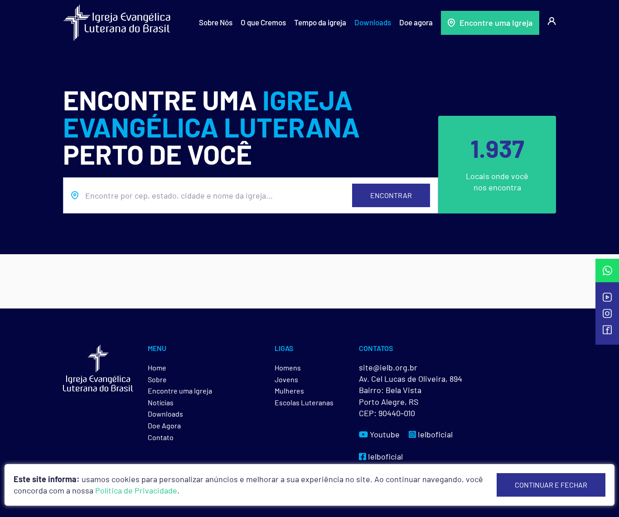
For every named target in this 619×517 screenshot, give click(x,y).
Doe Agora (164, 425)
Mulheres (289, 390)
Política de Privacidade (136, 490)
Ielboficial (434, 434)
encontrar (391, 195)
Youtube (384, 434)
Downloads (372, 22)
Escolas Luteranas (304, 402)
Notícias (161, 402)
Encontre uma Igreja (495, 23)
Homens (288, 367)
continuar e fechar (551, 484)
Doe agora (416, 22)
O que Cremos (263, 22)
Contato (161, 437)
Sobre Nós (215, 22)
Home (157, 367)
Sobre (157, 379)
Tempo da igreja (320, 22)
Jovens (286, 379)
